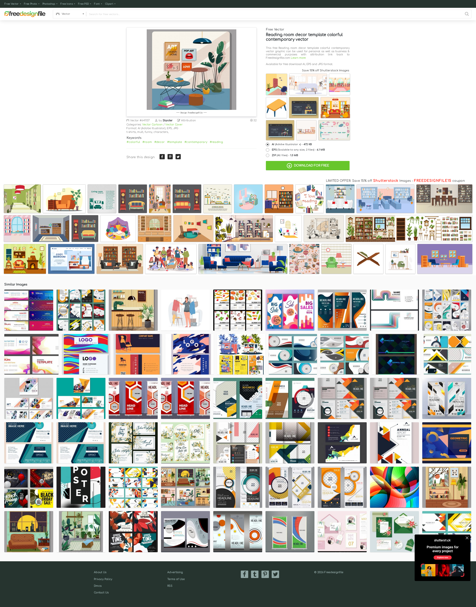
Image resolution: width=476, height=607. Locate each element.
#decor (159, 142)
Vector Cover (174, 124)
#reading (216, 142)
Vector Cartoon (152, 124)
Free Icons (66, 4)
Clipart (109, 4)
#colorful (133, 142)
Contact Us (101, 592)
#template (174, 142)
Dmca (98, 586)
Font (97, 4)
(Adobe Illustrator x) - (292, 144)
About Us (100, 572)
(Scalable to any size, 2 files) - (298, 149)
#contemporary (195, 142)
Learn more (298, 57)
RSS (169, 586)
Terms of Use (176, 579)
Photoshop (48, 4)
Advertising (175, 572)
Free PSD (83, 4)
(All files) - (285, 155)
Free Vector (11, 4)
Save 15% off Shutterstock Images (325, 70)
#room (147, 142)
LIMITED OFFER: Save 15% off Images (368, 181)
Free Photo (30, 4)
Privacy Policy (103, 579)
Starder (168, 120)
